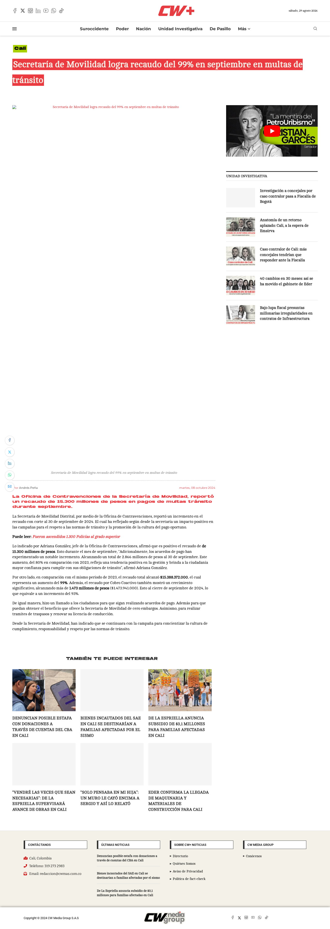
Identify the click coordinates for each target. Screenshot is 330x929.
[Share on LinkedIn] (9, 463)
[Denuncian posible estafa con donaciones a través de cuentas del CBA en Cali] (44, 690)
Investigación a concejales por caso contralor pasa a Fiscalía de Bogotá (288, 196)
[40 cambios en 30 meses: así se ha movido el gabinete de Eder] (240, 285)
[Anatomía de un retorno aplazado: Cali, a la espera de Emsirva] (240, 227)
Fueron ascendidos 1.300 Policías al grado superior (76, 536)
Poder (122, 28)
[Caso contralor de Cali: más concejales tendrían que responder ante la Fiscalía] (240, 256)
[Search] (315, 28)
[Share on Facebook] (9, 440)
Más (242, 28)
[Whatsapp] (53, 10)
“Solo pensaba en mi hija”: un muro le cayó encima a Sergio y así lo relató (109, 798)
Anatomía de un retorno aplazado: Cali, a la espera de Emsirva (284, 225)
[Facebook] (15, 10)
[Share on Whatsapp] (9, 475)
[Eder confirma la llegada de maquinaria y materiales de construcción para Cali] (180, 764)
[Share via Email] (9, 487)
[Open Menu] (14, 29)
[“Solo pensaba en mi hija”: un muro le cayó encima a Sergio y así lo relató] (112, 764)
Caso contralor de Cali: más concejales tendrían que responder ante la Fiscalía (283, 254)
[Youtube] (46, 10)
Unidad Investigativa (180, 28)
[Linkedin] (38, 10)
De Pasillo (220, 28)
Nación (143, 28)
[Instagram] (30, 10)
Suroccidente (94, 28)
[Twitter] (22, 10)
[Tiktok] (61, 10)
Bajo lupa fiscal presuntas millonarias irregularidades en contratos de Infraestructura (286, 313)
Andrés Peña (28, 488)
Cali (20, 48)
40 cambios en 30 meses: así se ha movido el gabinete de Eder (286, 281)
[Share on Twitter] (9, 452)
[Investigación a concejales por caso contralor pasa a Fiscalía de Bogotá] (240, 197)
